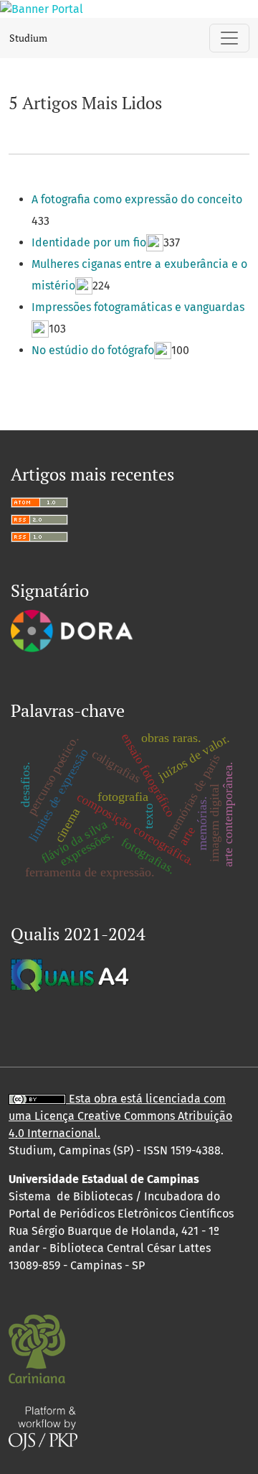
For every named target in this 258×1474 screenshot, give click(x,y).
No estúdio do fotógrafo (93, 350)
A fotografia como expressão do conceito (137, 199)
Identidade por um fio (89, 242)
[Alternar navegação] (229, 38)
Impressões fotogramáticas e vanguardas (138, 307)
